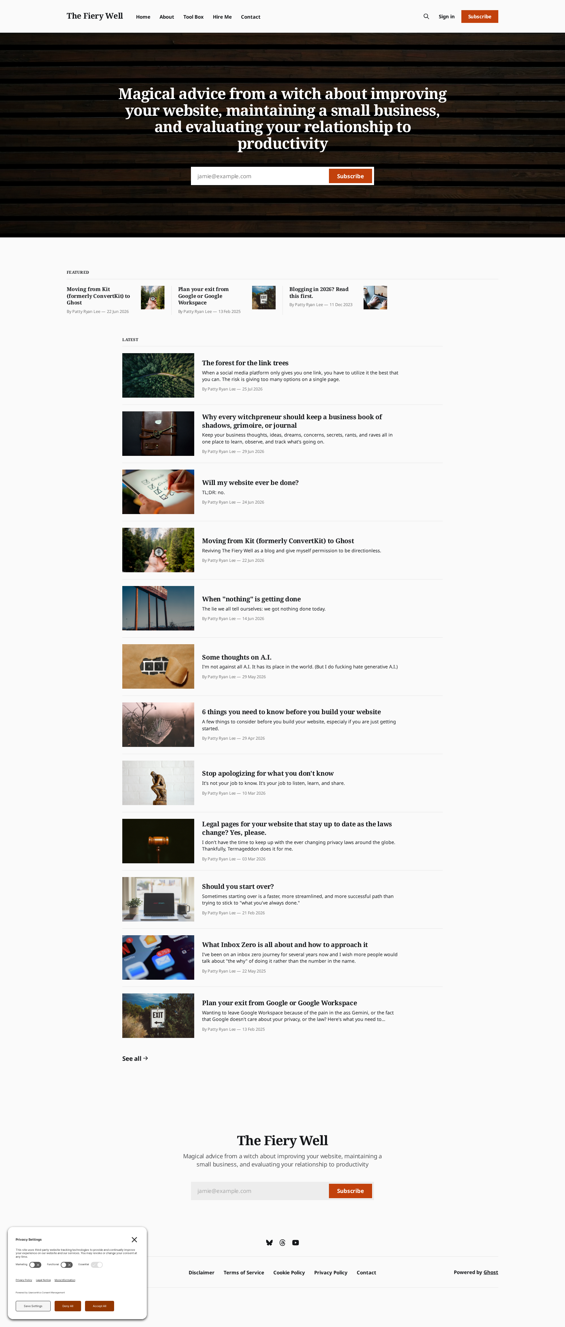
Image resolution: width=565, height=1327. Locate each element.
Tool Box (193, 16)
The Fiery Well (95, 15)
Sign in (447, 16)
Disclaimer (201, 1272)
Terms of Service (244, 1272)
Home (143, 16)
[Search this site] (426, 16)
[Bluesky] (269, 1242)
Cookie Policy (289, 1272)
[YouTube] (295, 1242)
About (167, 16)
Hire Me (222, 16)
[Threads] (282, 1242)
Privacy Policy (331, 1272)
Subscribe (479, 16)
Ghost (491, 1272)
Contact (251, 16)
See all (131, 1058)
